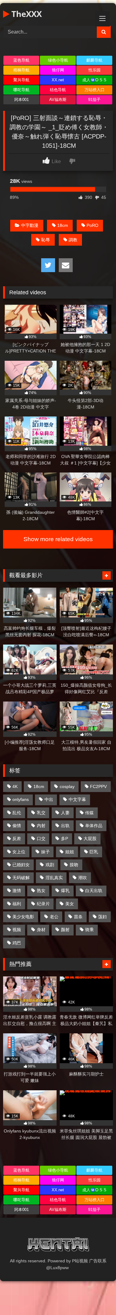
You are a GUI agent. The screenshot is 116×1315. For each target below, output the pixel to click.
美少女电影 (23, 916)
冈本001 (21, 99)
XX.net (58, 80)
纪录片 (43, 903)
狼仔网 (58, 70)
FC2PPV (98, 786)
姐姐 (69, 851)
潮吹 (82, 877)
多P (64, 838)
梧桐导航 (21, 70)
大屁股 (90, 838)
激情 (16, 890)
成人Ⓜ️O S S (94, 80)
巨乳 (93, 851)
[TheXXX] (58, 1245)
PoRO (92, 225)
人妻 (65, 812)
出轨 (65, 825)
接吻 (74, 864)
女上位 (18, 851)
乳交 (41, 812)
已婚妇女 (21, 864)
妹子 (45, 851)
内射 (41, 825)
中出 (49, 799)
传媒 (89, 812)
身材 (41, 929)
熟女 (41, 890)
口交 (41, 838)
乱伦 (16, 812)
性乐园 (94, 70)
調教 (73, 239)
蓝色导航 (21, 60)
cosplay (67, 786)
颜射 (65, 929)
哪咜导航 (21, 89)
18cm (62, 225)
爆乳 (65, 890)
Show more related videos (58, 539)
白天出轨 (93, 890)
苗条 (78, 916)
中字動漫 (29, 225)
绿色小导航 (58, 60)
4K (15, 786)
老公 (54, 916)
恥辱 (45, 239)
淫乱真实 (54, 877)
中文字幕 (77, 799)
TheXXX (25, 13)
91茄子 (94, 99)
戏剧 (49, 864)
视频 (16, 929)
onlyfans (20, 799)
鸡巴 (16, 942)
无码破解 (21, 877)
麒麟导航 (94, 60)
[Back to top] (97, 1297)
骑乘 (89, 929)
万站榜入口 (94, 89)
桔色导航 (58, 89)
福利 (16, 903)
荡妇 (102, 916)
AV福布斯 (58, 99)
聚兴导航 (21, 80)
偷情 (16, 825)
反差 (16, 838)
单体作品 (93, 825)
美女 (69, 903)
